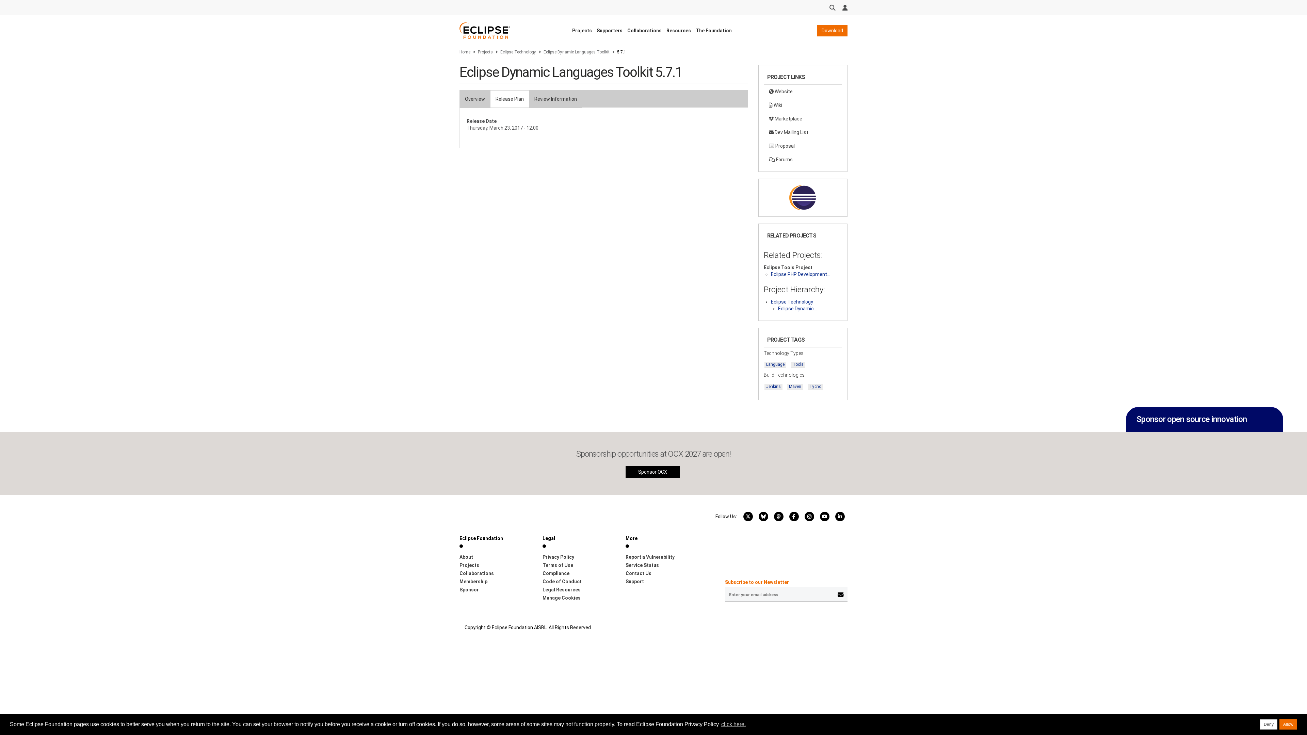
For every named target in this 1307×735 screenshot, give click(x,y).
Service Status (642, 565)
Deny (1269, 724)
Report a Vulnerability (650, 557)
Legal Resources (562, 589)
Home (464, 52)
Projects (582, 30)
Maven (795, 386)
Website (783, 91)
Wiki (777, 105)
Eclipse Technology (518, 52)
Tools (798, 364)
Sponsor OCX (652, 472)
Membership (473, 581)
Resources (678, 30)
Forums (784, 159)
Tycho (815, 386)
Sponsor (469, 589)
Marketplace (788, 118)
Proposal (784, 146)
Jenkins (773, 386)
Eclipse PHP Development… (800, 274)
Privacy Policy (558, 557)
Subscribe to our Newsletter (757, 582)
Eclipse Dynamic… (797, 308)
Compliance (556, 573)
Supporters (610, 30)
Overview (475, 99)
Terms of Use (558, 565)
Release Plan (510, 99)
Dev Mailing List (791, 132)
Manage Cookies (562, 598)
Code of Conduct (562, 581)
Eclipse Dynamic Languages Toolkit (577, 52)
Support (635, 581)
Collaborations (644, 30)
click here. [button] (733, 724)
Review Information (555, 99)
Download (832, 30)
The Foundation (714, 30)
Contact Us (638, 573)
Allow (1288, 724)
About (466, 557)
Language (775, 364)
